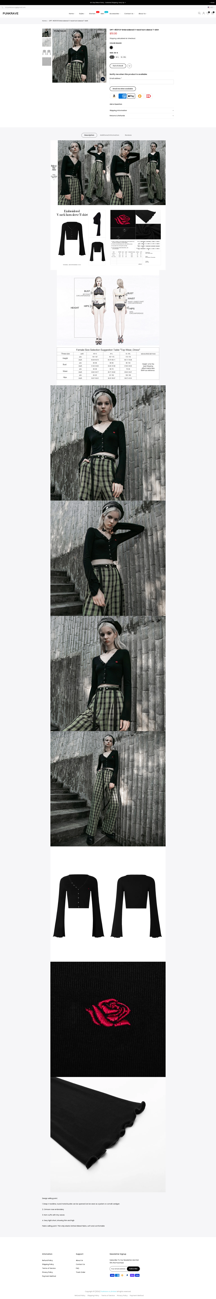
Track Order (80, 1272)
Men (104, 13)
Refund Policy (47, 1260)
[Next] (102, 55)
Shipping (113, 38)
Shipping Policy (48, 1264)
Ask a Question (116, 104)
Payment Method (49, 1276)
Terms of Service (49, 1268)
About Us (142, 13)
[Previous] (56, 55)
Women (94, 13)
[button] (142, 110)
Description (89, 135)
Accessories (116, 13)
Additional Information (109, 135)
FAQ (77, 1268)
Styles (81, 13)
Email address (116, 78)
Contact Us (128, 13)
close (5, 2)
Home (71, 13)
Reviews (128, 135)
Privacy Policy (47, 1272)
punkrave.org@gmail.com (16, 7)
